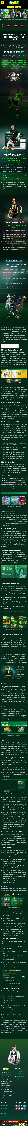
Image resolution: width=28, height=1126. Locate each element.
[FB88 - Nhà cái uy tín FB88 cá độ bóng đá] (14, 3)
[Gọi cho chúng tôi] (24, 1106)
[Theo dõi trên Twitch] (24, 1108)
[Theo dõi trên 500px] (22, 1108)
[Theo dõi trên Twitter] (19, 1106)
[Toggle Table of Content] (15, 346)
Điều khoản (20, 1073)
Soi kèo (5, 1108)
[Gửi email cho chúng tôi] (22, 1106)
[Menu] (2, 2)
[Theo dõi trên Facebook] (16, 1106)
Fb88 (6, 1072)
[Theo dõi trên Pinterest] (16, 1108)
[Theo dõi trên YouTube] (19, 1108)
